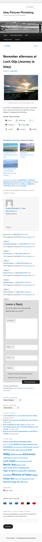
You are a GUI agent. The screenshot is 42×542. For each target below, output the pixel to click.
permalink (23, 186)
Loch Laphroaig (20, 461)
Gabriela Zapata (8, 282)
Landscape (31, 180)
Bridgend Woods (32, 444)
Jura (13, 454)
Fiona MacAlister (8, 263)
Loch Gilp (22, 184)
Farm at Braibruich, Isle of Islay (13, 425)
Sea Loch (23, 182)
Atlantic (16, 442)
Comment (11, 320)
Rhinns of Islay (22, 474)
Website (9, 368)
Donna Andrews (8, 292)
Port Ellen (7, 475)
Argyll (12, 184)
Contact (17, 39)
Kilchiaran (18, 454)
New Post (17, 182)
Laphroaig (6, 458)
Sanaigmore (26, 479)
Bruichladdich (8, 447)
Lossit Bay (29, 461)
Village (29, 182)
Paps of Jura (9, 470)
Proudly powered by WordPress (26, 538)
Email (10, 357)
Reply (8, 227)
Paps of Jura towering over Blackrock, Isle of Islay (20, 420)
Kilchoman (29, 454)
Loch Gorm (14, 458)
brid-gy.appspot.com (28, 237)
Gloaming (22, 450)
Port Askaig (19, 471)
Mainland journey (8, 182)
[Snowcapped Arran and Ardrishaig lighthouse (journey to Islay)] (10, 163)
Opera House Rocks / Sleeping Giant (16, 468)
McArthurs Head (21, 465)
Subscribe (8, 526)
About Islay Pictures (16, 35)
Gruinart (29, 450)
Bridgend (24, 444)
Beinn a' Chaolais (8, 444)
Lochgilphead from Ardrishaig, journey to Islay (10, 155)
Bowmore (17, 444)
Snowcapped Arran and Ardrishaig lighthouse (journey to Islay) (9, 172)
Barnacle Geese (25, 441)
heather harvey (8, 273)
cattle (24, 447)
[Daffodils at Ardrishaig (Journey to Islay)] (27, 147)
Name (10, 347)
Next (36, 46)
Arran (16, 184)
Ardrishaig (6, 184)
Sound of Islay (9, 481)
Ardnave (6, 442)
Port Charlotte (29, 470)
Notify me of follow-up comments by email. (20, 374)
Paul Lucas (6, 234)
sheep (32, 479)
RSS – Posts (9, 491)
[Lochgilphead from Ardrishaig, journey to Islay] (10, 147)
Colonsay (29, 447)
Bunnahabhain (17, 447)
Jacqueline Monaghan (12, 208)
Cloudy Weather (22, 180)
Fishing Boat (11, 450)
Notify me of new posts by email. (17, 377)
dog (37, 447)
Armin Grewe (7, 186)
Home (5, 35)
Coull (34, 447)
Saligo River (18, 479)
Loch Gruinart (23, 458)
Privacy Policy (8, 39)
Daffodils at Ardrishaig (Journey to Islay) (26, 155)
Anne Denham (7, 253)
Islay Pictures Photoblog (18, 12)
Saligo (35, 475)
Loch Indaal (9, 460)
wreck (26, 482)
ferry (5, 449)
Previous (6, 46)
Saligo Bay (8, 478)
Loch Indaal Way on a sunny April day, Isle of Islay (20, 416)
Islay (6, 454)
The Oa (20, 482)
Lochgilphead (29, 184)
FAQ (26, 35)
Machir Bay (9, 464)
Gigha (17, 450)
